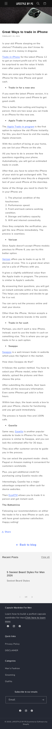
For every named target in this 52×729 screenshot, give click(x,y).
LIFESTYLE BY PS (19, 722)
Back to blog (28, 545)
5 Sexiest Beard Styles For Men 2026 (26, 574)
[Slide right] (32, 597)
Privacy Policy (12, 643)
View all (45, 557)
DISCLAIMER (11, 650)
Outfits (8, 681)
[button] (6, 3)
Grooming (10, 674)
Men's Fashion (12, 668)
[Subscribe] (43, 699)
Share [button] (8, 531)
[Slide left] (20, 597)
